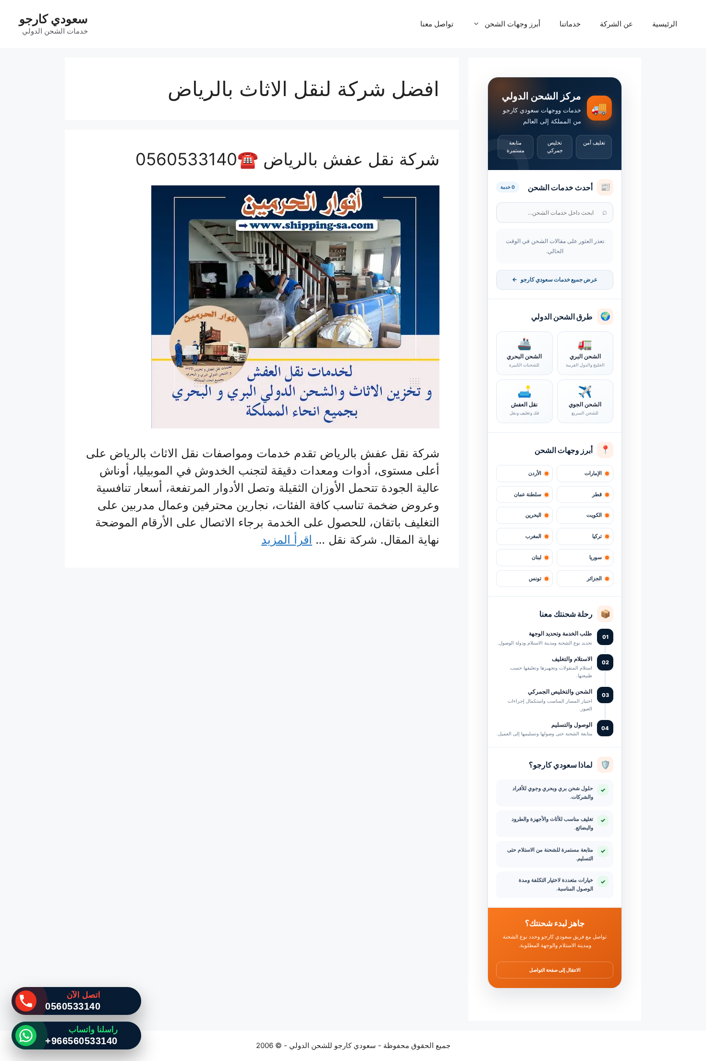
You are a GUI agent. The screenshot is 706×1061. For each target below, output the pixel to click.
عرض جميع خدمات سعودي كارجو (554, 279)
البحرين (533, 515)
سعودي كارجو (53, 19)
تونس (535, 578)
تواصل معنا (436, 23)
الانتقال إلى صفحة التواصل (555, 970)
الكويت (594, 515)
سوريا (595, 557)
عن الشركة (616, 23)
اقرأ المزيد (286, 540)
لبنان (536, 557)
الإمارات (593, 473)
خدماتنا (570, 23)
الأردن (534, 473)
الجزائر (594, 578)
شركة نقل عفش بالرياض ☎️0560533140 (287, 159)
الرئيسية (664, 23)
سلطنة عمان (527, 494)
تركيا (597, 536)
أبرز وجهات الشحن (512, 23)
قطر (597, 494)
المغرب (533, 536)
